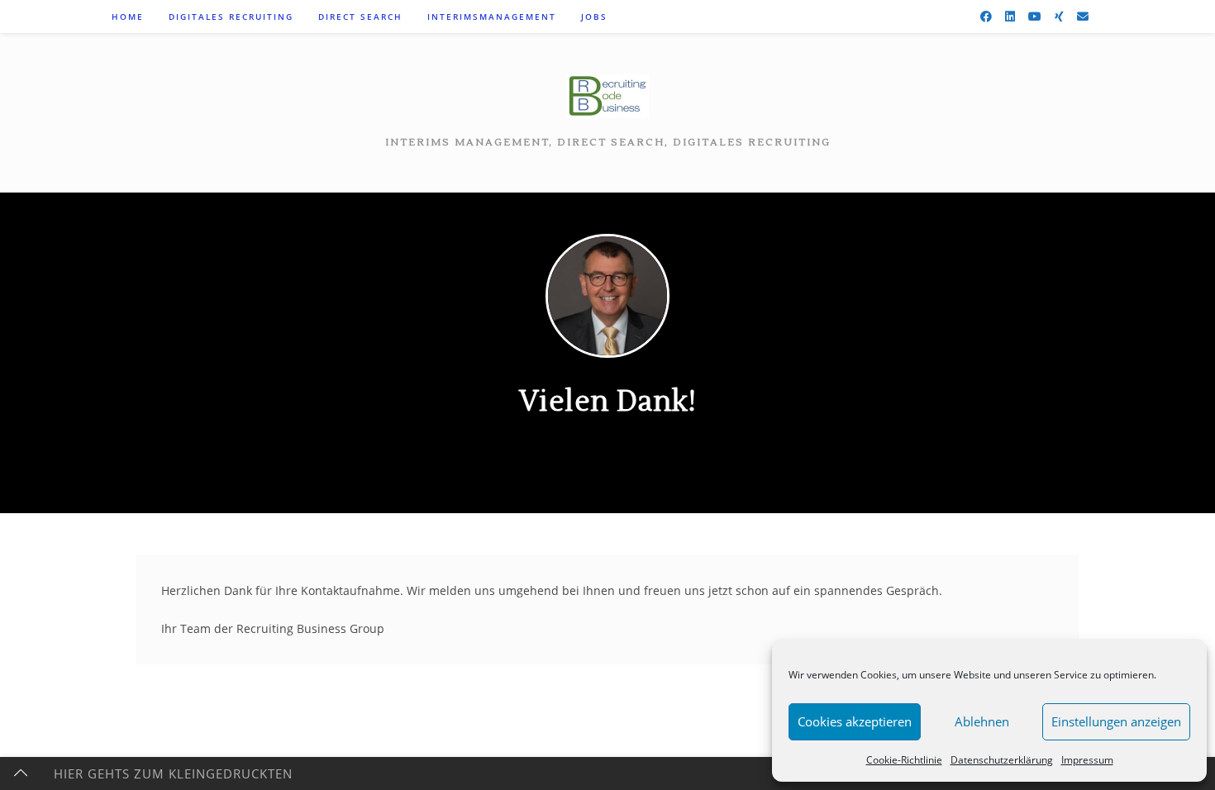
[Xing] (1059, 16)
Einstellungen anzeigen (1116, 721)
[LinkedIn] (1010, 16)
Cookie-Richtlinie (904, 760)
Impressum (1087, 760)
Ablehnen (982, 721)
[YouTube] (1035, 16)
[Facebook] (986, 16)
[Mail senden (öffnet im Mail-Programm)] (1082, 16)
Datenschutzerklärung (1002, 760)
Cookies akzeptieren (855, 721)
